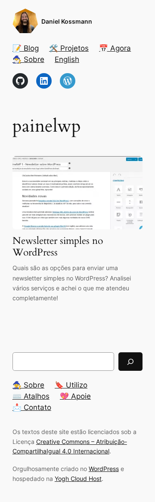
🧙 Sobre (28, 385)
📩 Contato (31, 407)
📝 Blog (25, 48)
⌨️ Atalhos (31, 396)
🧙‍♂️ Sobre (28, 59)
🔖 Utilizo (71, 385)
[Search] (130, 361)
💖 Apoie (75, 396)
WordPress (104, 468)
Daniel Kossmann (66, 21)
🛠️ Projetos (69, 48)
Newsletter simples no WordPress (57, 247)
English (67, 59)
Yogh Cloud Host (78, 478)
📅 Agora (115, 48)
